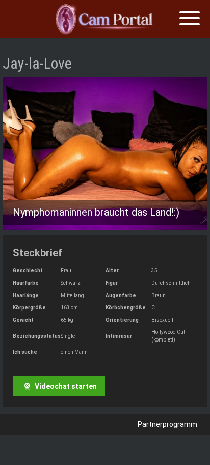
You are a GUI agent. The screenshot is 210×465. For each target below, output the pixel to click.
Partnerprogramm (167, 424)
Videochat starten (65, 386)
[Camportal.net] (105, 19)
